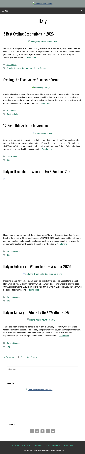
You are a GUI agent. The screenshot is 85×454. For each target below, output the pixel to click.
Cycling (17, 68)
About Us (15, 445)
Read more (31, 57)
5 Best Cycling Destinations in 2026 (28, 34)
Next (34, 357)
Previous (8, 357)
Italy (23, 68)
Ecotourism (11, 65)
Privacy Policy (68, 445)
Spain (36, 68)
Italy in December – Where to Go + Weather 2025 (37, 171)
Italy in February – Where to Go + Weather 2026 (37, 266)
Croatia (10, 68)
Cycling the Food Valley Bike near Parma (31, 80)
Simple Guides (13, 251)
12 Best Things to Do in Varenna (25, 125)
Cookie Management (52, 445)
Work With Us (26, 445)
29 (28, 357)
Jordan (29, 68)
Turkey (43, 68)
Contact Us (38, 445)
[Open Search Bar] (82, 11)
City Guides (12, 156)
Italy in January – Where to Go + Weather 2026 (36, 312)
